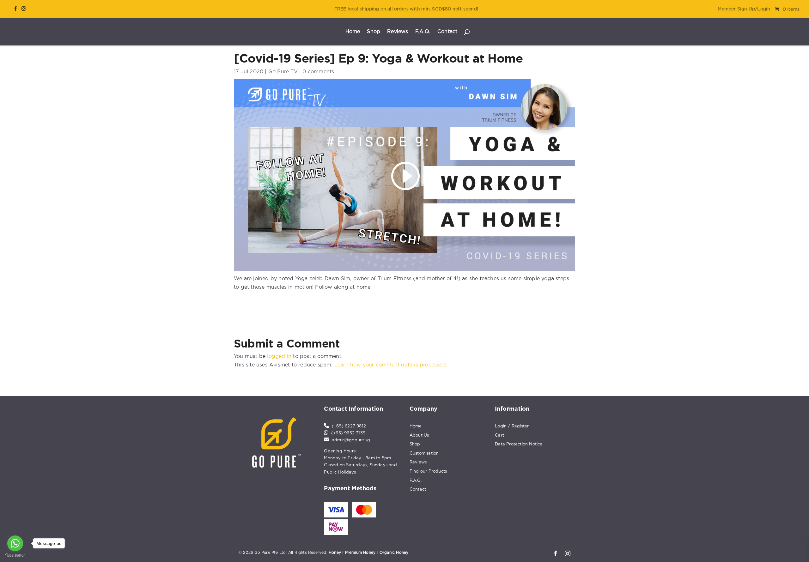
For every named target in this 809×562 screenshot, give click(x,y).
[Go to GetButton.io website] (15, 555)
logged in (279, 356)
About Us (419, 435)
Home (352, 31)
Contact (447, 31)
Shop (373, 31)
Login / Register (512, 426)
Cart (499, 435)
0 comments (318, 71)
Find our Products (428, 471)
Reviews (397, 31)
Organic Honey (394, 552)
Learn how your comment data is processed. (390, 364)
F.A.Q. (422, 31)
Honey (335, 552)
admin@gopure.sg (351, 440)
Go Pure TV (283, 71)
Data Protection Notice (518, 444)
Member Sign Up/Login (744, 9)
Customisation (424, 453)
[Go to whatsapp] (15, 543)
